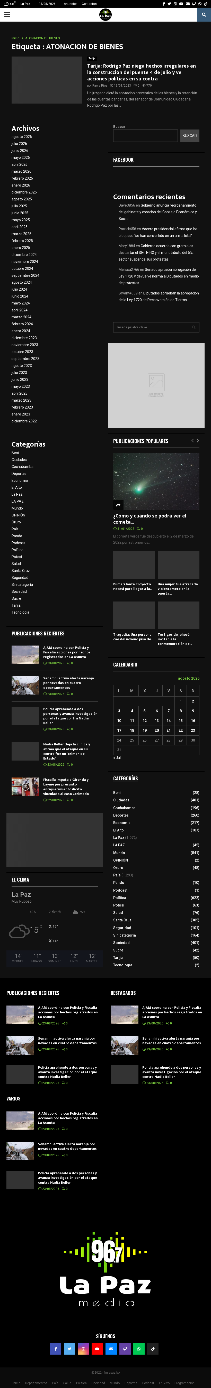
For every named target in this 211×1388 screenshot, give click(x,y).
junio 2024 (20, 296)
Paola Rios (100, 85)
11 (132, 721)
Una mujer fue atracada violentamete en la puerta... (178, 588)
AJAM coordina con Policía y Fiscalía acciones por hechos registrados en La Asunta (66, 652)
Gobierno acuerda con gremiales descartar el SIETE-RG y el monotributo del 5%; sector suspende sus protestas (156, 252)
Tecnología (20, 612)
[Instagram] (83, 1349)
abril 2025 (20, 227)
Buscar (119, 127)
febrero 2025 (22, 241)
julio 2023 (19, 373)
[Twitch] (125, 1349)
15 (181, 721)
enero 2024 (21, 331)
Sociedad (19, 591)
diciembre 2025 (24, 192)
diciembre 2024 (24, 255)
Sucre (16, 598)
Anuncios (70, 4)
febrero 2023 (22, 407)
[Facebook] (55, 1349)
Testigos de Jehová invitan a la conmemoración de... (175, 639)
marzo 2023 (21, 400)
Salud (16, 564)
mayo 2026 (21, 157)
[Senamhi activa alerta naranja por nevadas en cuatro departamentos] (25, 685)
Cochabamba (22, 467)
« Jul (117, 758)
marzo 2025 (21, 234)
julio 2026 (19, 144)
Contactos (89, 4)
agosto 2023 (22, 366)
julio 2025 (19, 206)
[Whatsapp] (139, 1349)
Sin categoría (22, 584)
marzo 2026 (21, 171)
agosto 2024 (22, 282)
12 (145, 721)
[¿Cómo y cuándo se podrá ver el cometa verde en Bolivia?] (156, 481)
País (15, 529)
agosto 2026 (22, 137)
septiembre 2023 (25, 359)
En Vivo (164, 1383)
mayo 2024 (21, 303)
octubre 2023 (22, 352)
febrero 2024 (22, 324)
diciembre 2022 (24, 421)
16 (193, 721)
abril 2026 (20, 164)
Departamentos (36, 1383)
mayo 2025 (21, 220)
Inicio (16, 1383)
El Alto (17, 487)
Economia (20, 480)
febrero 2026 (22, 178)
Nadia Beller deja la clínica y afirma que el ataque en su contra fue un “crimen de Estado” (66, 751)
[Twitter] (69, 1349)
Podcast (18, 543)
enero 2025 (21, 248)
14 (168, 721)
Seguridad (20, 578)
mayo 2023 (21, 386)
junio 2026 (20, 151)
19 (145, 730)
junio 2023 (20, 379)
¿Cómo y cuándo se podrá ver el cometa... (149, 519)
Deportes (19, 473)
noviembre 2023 (25, 345)
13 (157, 721)
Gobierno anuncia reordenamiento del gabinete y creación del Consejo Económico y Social (158, 212)
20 (157, 730)
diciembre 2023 (24, 338)
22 (181, 730)
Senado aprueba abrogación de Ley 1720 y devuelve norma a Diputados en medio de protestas (159, 276)
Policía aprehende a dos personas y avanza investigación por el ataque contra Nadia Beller (70, 716)
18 (132, 730)
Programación (184, 1383)
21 (168, 730)
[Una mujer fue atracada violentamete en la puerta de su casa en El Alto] (179, 565)
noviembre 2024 (25, 262)
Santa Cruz (21, 571)
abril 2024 (20, 310)
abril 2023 (20, 393)
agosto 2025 (22, 199)
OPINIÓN (18, 515)
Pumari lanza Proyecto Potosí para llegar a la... (132, 586)
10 (119, 721)
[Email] (111, 1349)
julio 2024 (19, 289)
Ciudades (19, 460)
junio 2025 (20, 213)
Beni (15, 453)
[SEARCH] (193, 327)
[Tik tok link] (205, 4)
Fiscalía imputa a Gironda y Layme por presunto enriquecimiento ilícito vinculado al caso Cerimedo (66, 787)
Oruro (16, 522)
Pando (17, 536)
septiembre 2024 (25, 275)
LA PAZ (18, 501)
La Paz (17, 494)
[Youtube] (97, 1349)
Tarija (92, 58)
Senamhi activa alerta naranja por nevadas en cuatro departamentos (68, 682)
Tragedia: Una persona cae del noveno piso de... (133, 637)
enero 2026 (21, 185)
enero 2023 (21, 414)
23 (193, 730)
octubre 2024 (22, 268)
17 (119, 730)
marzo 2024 (21, 317)
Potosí (17, 557)
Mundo (17, 508)
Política (17, 550)
